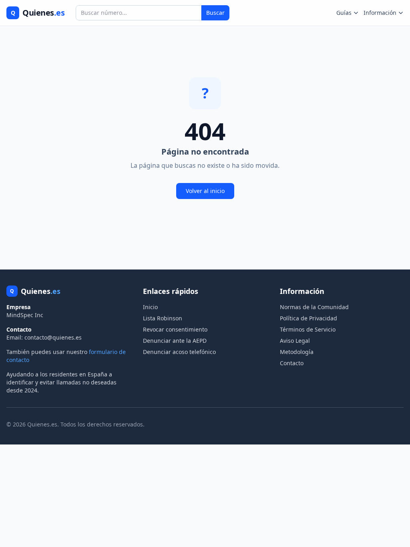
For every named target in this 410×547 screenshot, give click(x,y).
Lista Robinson (162, 318)
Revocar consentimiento (175, 329)
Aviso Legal (295, 340)
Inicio (150, 307)
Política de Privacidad (308, 318)
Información (380, 12)
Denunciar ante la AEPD (175, 340)
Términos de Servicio (308, 329)
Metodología (297, 352)
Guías (344, 12)
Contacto (291, 363)
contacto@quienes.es (53, 337)
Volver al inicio (205, 191)
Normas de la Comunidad (314, 307)
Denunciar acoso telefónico (179, 352)
